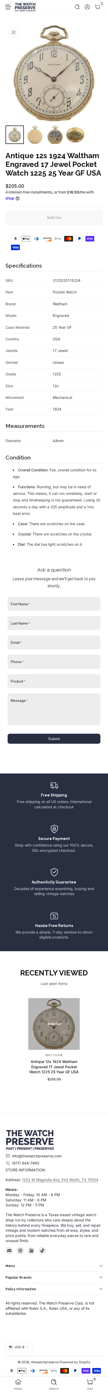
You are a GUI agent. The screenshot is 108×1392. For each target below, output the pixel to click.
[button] (77, 7)
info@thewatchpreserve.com (37, 1156)
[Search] (77, 7)
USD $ (19, 1347)
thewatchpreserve (45, 1362)
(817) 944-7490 (25, 1163)
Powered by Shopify (75, 1362)
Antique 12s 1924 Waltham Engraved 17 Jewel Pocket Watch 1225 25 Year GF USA (54, 1067)
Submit (54, 739)
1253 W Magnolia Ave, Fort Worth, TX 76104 (60, 1179)
